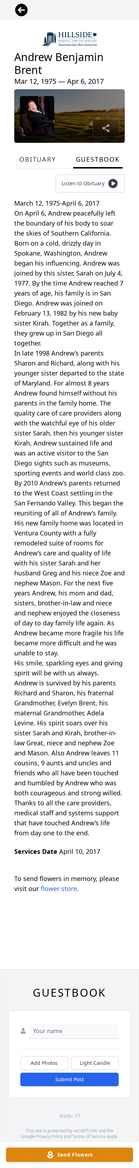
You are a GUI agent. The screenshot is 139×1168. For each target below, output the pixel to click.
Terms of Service (88, 1136)
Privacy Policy (49, 1136)
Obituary (37, 159)
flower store (59, 888)
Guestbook (98, 159)
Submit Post (69, 1079)
